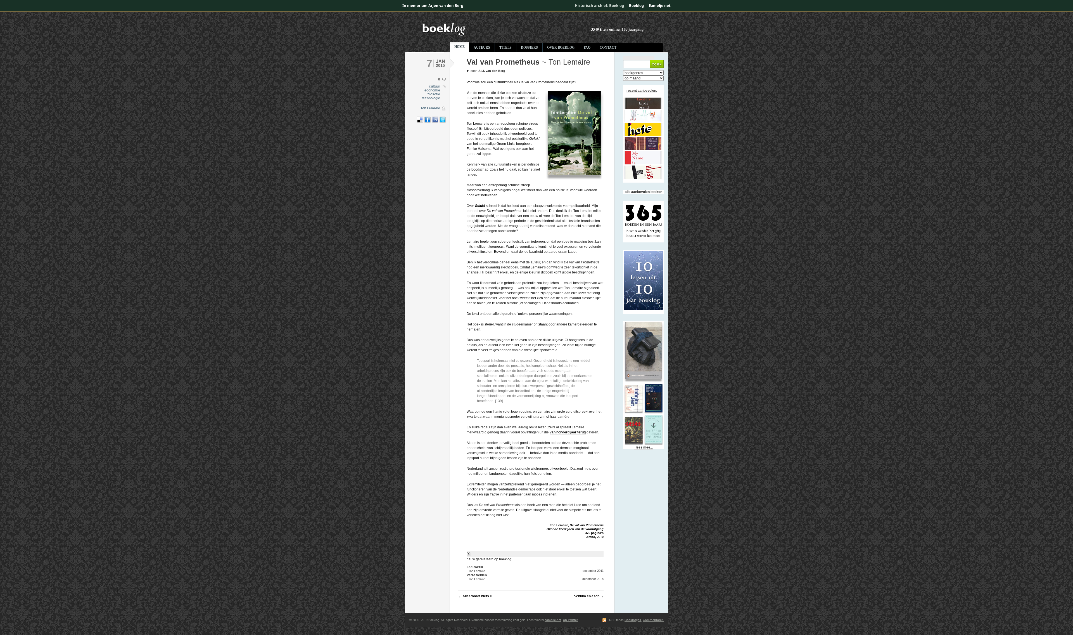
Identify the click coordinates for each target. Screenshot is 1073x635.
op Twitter (570, 620)
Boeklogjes (633, 620)
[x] (469, 553)
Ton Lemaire (430, 108)
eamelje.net (553, 620)
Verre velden (477, 577)
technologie (431, 98)
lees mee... (643, 447)
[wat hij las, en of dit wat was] (496, 35)
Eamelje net (660, 5)
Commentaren (653, 620)
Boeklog (636, 5)
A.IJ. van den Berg (491, 70)
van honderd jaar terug (568, 432)
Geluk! (534, 139)
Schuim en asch (586, 596)
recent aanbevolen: (641, 91)
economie (432, 90)
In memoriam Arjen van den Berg (432, 5)
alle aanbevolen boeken (643, 192)
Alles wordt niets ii (477, 596)
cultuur (434, 86)
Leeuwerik (476, 569)
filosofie (434, 94)
